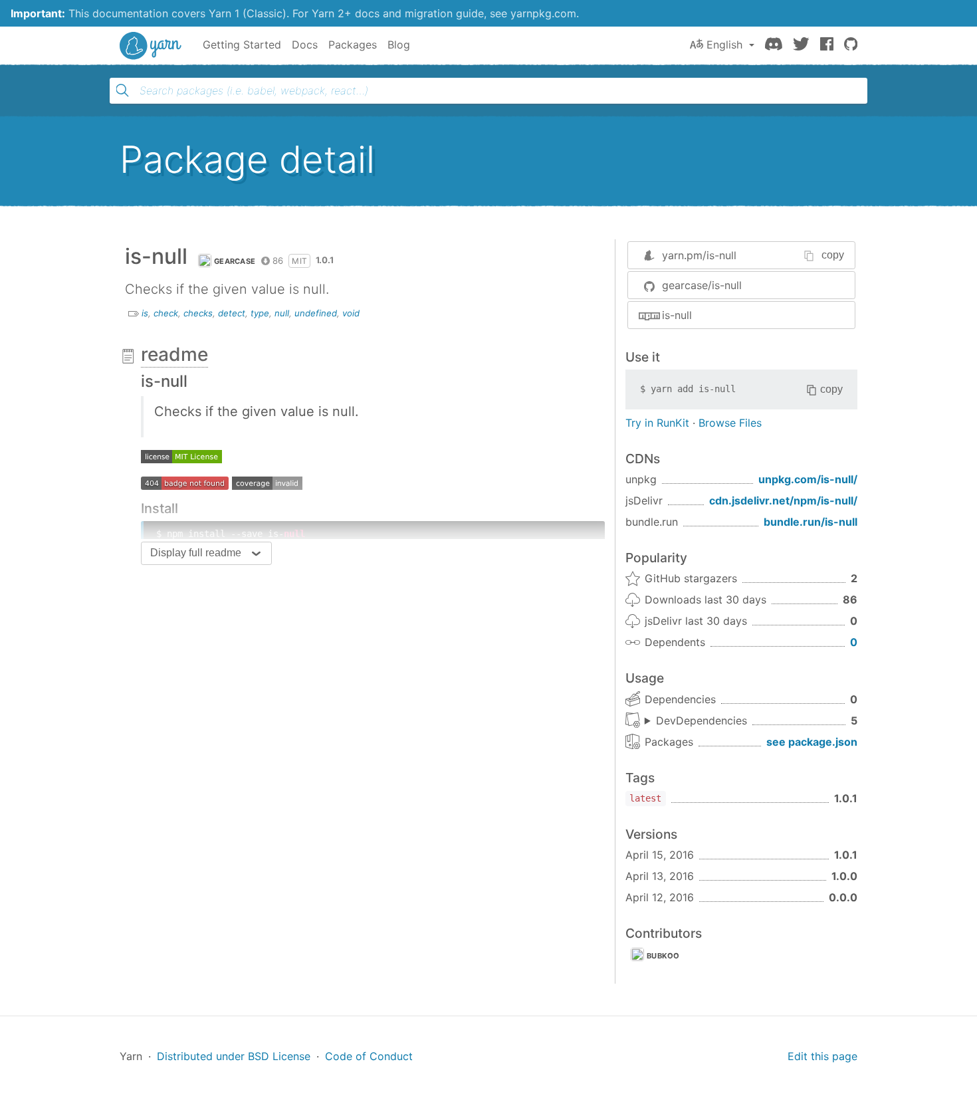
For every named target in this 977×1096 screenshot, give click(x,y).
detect (231, 313)
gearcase (234, 261)
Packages (352, 44)
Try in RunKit (657, 422)
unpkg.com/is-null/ (807, 479)
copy (832, 255)
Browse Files (730, 422)
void (351, 313)
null (281, 313)
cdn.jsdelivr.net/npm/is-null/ (783, 500)
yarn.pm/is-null (699, 255)
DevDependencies (701, 720)
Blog (398, 44)
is (145, 313)
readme (174, 354)
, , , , (696, 721)
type (260, 313)
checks (198, 313)
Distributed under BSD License (233, 1056)
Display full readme (195, 552)
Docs (305, 44)
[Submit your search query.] (122, 90)
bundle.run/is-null (810, 521)
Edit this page (822, 1056)
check (166, 313)
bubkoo (663, 955)
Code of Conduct (369, 1056)
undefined (315, 313)
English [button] (724, 44)
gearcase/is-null (702, 285)
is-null (677, 315)
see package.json (811, 741)
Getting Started (242, 44)
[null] (181, 456)
